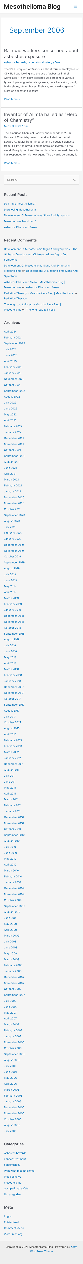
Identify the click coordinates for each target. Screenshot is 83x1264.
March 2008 (11, 959)
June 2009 (11, 917)
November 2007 (14, 983)
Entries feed (11, 1222)
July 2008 (10, 941)
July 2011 (9, 775)
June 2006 (11, 1071)
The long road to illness (40, 309)
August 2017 (11, 710)
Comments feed (14, 1228)
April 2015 (10, 734)
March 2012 (11, 752)
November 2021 (14, 444)
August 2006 (12, 1060)
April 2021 (10, 473)
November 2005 (14, 1113)
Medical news (12, 126)
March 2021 (11, 479)
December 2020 (14, 497)
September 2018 (14, 633)
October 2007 (12, 988)
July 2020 (10, 527)
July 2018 (10, 645)
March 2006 (11, 1089)
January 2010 (12, 882)
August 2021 (11, 461)
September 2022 (14, 390)
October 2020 (12, 509)
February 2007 (13, 1030)
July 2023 (10, 349)
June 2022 (10, 408)
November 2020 (14, 503)
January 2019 (12, 609)
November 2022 (14, 378)
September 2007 (14, 994)
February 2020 (13, 532)
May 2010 (10, 858)
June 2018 (10, 651)
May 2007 (10, 1012)
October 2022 (12, 384)
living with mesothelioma (19, 1170)
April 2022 (10, 420)
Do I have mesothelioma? (20, 203)
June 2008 (10, 947)
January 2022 (12, 432)
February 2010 (13, 876)
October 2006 (13, 1048)
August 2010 (12, 840)
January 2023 (12, 372)
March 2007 (11, 1024)
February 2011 (12, 805)
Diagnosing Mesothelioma (20, 209)
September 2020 (14, 515)
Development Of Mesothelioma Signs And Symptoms (37, 215)
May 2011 (10, 787)
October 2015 (12, 722)
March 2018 (11, 669)
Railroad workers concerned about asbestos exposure (41, 53)
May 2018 (10, 657)
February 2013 (13, 746)
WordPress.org (13, 1234)
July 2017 (10, 716)
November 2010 (14, 823)
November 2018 (14, 621)
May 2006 (10, 1077)
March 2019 (11, 598)
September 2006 (14, 1054)
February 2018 (13, 675)
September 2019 (14, 562)
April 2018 (10, 663)
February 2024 (13, 337)
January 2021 (12, 491)
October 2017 (12, 698)
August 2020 (12, 521)
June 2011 (10, 781)
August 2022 (12, 396)
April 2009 (10, 929)
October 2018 (12, 627)
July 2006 (10, 1066)
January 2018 (12, 681)
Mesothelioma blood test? (20, 221)
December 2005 (14, 1107)
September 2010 (14, 834)
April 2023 (10, 361)
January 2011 (12, 811)
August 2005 (12, 1125)
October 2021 (12, 449)
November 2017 (14, 692)
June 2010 (10, 852)
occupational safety (40, 62)
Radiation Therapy (15, 298)
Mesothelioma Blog (32, 6)
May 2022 (10, 414)
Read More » (12, 99)
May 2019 (10, 586)
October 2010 (12, 828)
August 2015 (11, 728)
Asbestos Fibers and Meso (20, 227)
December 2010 (14, 817)
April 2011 (10, 793)
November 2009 (14, 894)
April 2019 (10, 592)
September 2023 (14, 343)
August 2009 (12, 911)
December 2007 (14, 977)
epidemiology (12, 1164)
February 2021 (13, 485)
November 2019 (14, 550)
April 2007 (10, 1018)
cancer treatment (15, 1158)
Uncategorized (13, 1194)
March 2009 (11, 935)
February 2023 (13, 366)
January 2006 (13, 1101)
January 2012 (12, 757)
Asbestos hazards (15, 62)
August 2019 (12, 568)
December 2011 (13, 763)
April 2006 (10, 1083)
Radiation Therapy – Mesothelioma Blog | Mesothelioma (38, 293)
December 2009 (14, 888)
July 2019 (10, 574)
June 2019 (10, 580)
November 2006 (14, 1042)
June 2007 (10, 1006)
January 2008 (12, 971)
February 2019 (13, 604)
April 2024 (10, 331)
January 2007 (12, 1036)
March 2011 (11, 799)
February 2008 (13, 965)
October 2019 (12, 556)
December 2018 (14, 615)
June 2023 (10, 355)
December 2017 (14, 686)
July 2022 (10, 402)
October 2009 (13, 900)
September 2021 (14, 455)
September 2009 (14, 906)
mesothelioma (12, 1182)
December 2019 (14, 544)
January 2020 (12, 538)
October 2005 (12, 1119)
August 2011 (11, 769)
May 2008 (10, 953)
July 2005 (10, 1131)
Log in (8, 1216)
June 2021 (10, 467)
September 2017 (14, 704)
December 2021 (14, 438)
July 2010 (10, 846)
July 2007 (10, 1000)
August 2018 (11, 639)
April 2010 (10, 864)
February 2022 (13, 426)
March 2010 (11, 870)
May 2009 (10, 923)
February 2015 (13, 740)
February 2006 (13, 1095)
